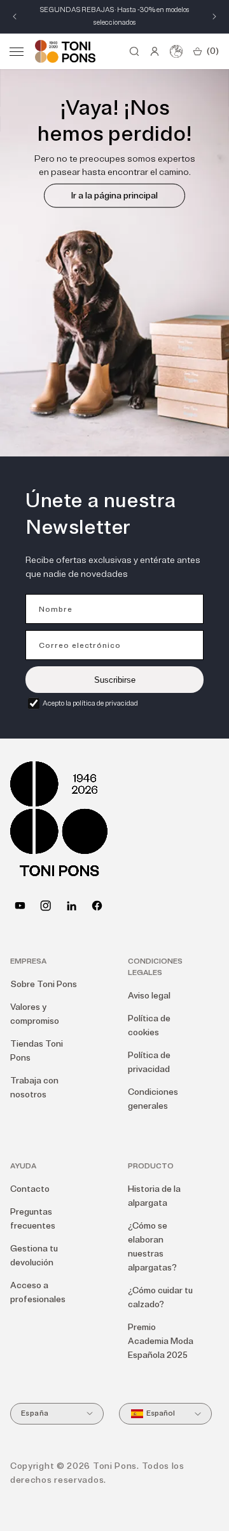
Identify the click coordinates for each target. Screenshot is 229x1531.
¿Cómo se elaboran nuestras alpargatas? (152, 1246)
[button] (17, 51)
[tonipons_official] (45, 905)
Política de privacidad (149, 1062)
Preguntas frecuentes (32, 1218)
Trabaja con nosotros (34, 1087)
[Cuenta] (154, 51)
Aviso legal (149, 995)
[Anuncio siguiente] (214, 16)
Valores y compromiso (34, 1014)
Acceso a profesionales (38, 1292)
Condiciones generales (153, 1099)
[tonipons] (71, 905)
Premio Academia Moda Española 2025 (160, 1341)
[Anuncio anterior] (15, 16)
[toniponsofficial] (97, 905)
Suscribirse (114, 680)
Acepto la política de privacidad (90, 703)
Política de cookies (149, 1025)
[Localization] (176, 51)
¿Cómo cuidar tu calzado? (160, 1297)
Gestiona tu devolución (34, 1255)
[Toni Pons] (65, 51)
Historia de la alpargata (154, 1196)
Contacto (30, 1189)
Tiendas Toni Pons (36, 1050)
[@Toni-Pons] (20, 905)
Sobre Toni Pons (43, 984)
